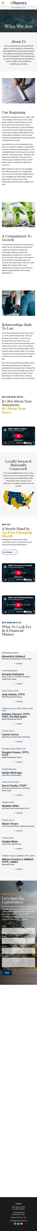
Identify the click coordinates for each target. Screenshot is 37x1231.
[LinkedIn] (18, 664)
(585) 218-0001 (20, 1207)
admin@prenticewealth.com (18, 1220)
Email (4, 936)
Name (4, 926)
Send (7, 973)
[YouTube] (21, 1223)
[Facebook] (15, 1223)
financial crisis (22, 120)
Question (5, 956)
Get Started (7, 552)
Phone (4, 946)
